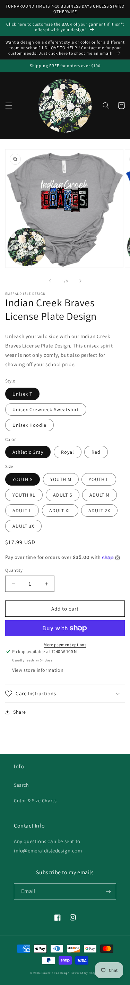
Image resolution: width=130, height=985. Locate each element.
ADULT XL (60, 510)
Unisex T (22, 394)
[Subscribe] (108, 891)
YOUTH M (60, 479)
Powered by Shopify (85, 973)
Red (96, 452)
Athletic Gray (27, 452)
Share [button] (19, 712)
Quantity (14, 570)
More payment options (65, 644)
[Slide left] (50, 280)
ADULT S (62, 495)
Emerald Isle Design (55, 973)
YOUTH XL (23, 495)
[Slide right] (80, 280)
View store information (37, 670)
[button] (8, 105)
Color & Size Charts (35, 800)
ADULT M (99, 495)
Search (21, 785)
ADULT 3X (23, 526)
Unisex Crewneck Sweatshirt (45, 409)
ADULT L (22, 510)
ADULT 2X (99, 510)
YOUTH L (99, 479)
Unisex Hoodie (29, 425)
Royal (67, 452)
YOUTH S (22, 479)
